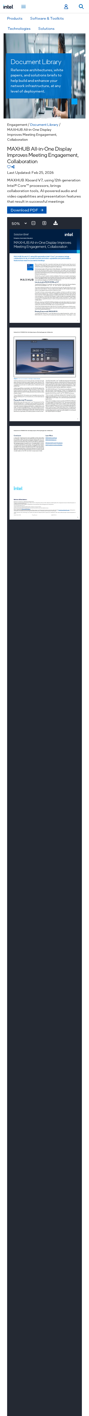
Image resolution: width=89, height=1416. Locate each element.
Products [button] (15, 18)
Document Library (44, 124)
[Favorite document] (9, 166)
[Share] (12, 166)
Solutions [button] (46, 28)
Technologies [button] (19, 28)
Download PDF (24, 209)
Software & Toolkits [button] (47, 18)
